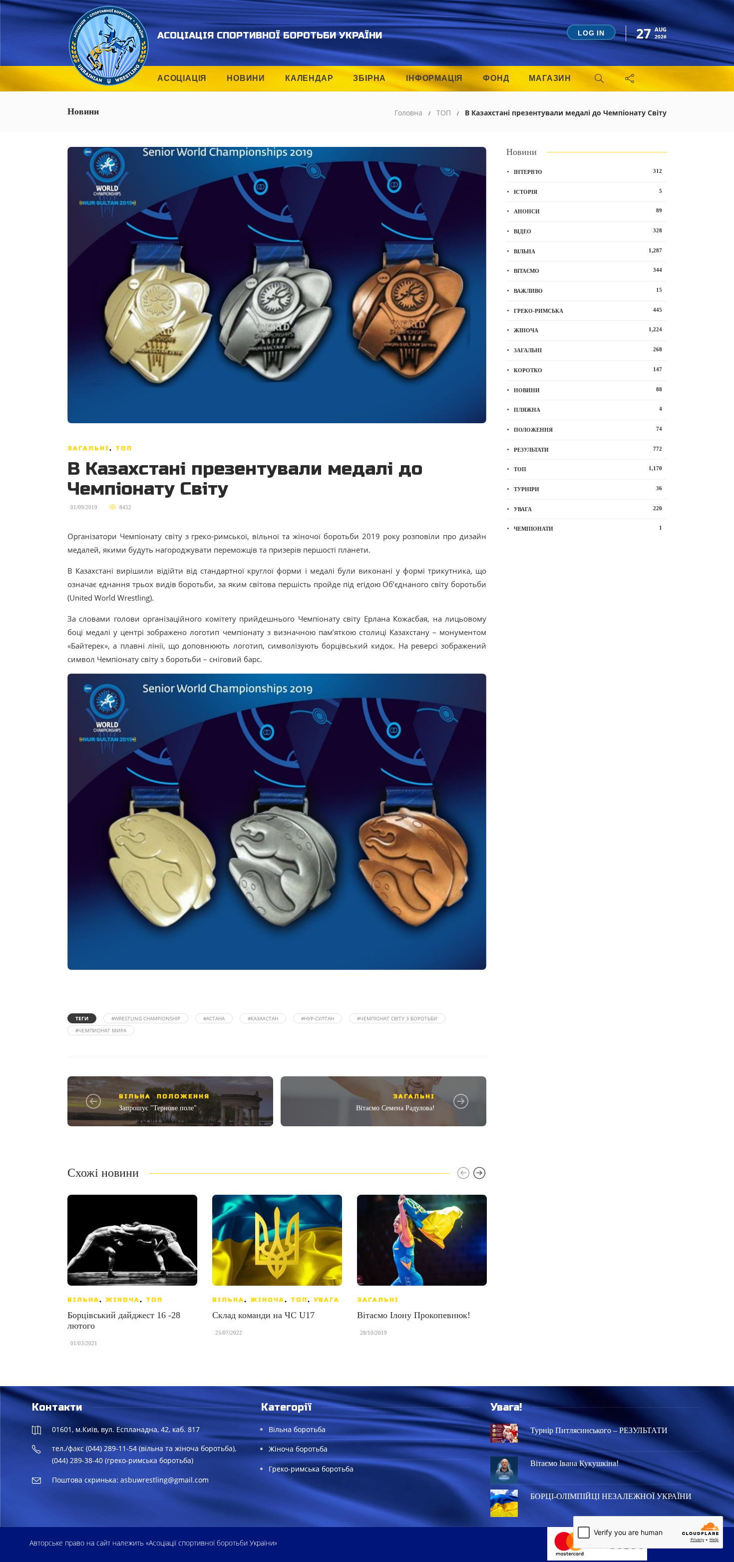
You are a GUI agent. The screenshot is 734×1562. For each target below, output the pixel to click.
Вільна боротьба (297, 1429)
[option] (132, 1275)
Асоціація (182, 78)
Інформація (434, 78)
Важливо (588, 290)
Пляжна (588, 409)
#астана (214, 1018)
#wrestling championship (145, 1018)
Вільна (135, 1096)
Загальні (88, 448)
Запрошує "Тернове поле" (158, 1108)
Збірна (369, 78)
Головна (408, 112)
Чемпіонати (588, 528)
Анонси (588, 210)
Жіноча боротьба (298, 1449)
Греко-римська (588, 310)
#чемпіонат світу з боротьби (397, 1018)
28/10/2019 (373, 1333)
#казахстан (263, 1018)
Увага (327, 1299)
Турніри (588, 488)
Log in (591, 33)
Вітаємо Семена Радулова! (395, 1108)
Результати (588, 449)
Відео (588, 230)
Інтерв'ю (588, 171)
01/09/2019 (83, 507)
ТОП (443, 112)
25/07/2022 (228, 1333)
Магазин (550, 78)
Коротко (588, 369)
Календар (309, 78)
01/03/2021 (83, 1343)
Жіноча (122, 1299)
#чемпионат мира (100, 1030)
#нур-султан (317, 1018)
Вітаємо (588, 270)
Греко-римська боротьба (311, 1469)
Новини (246, 78)
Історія (588, 191)
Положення (183, 1096)
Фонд (496, 78)
